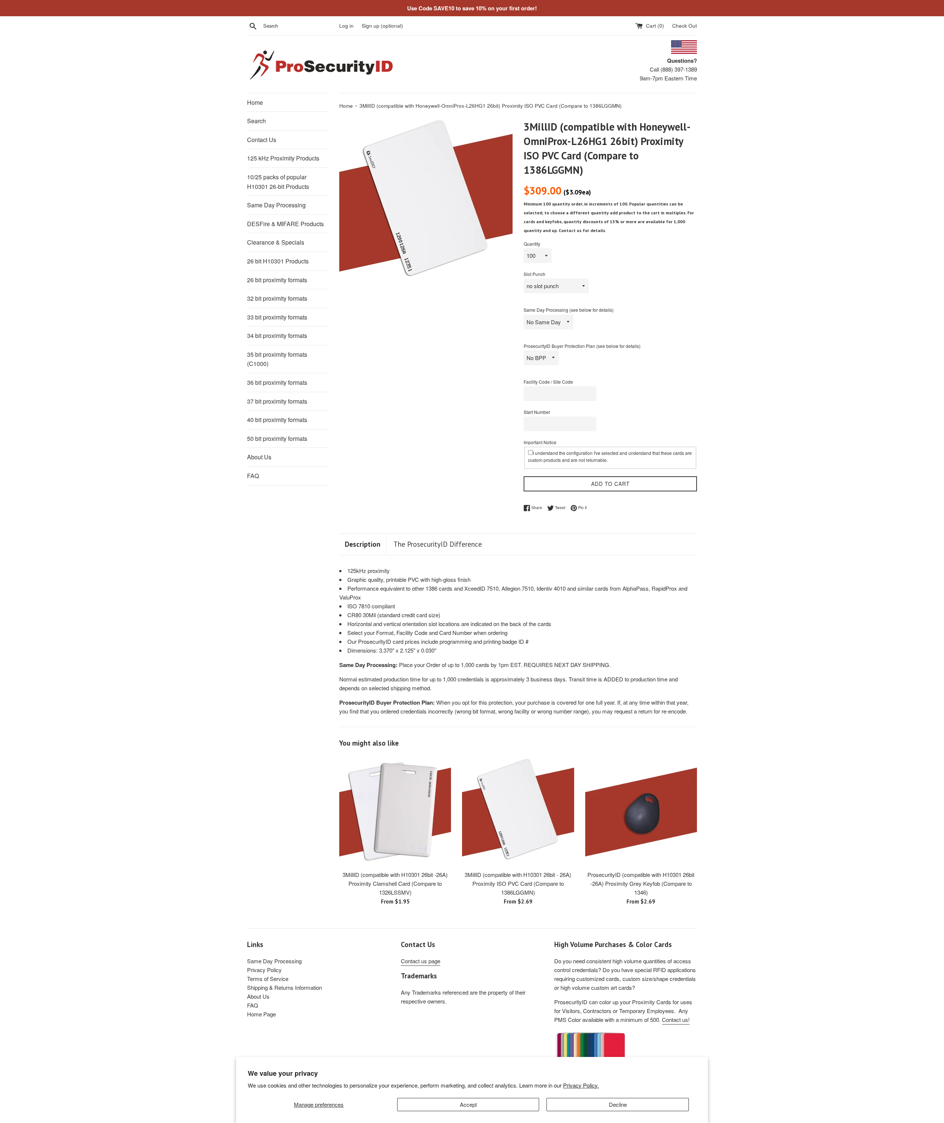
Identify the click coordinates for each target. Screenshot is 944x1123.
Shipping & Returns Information (284, 987)
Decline (618, 1104)
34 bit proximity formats (277, 335)
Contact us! (676, 1019)
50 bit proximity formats (277, 438)
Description (363, 544)
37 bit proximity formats (277, 401)
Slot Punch (534, 274)
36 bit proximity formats (277, 382)
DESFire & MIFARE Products (285, 224)
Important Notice (540, 442)
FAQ (253, 475)
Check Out (684, 25)
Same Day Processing (276, 205)
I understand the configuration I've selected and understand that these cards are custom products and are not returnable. (610, 456)
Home (255, 102)
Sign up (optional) (382, 25)
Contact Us (261, 139)
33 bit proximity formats (277, 317)
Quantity (532, 244)
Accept (468, 1104)
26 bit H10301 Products (278, 261)
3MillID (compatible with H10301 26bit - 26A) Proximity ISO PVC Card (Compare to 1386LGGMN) (518, 883)
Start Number (537, 412)
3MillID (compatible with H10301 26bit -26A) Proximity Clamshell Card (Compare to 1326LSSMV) (395, 883)
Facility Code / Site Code (548, 382)
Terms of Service (267, 978)
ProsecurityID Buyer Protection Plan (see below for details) (582, 346)
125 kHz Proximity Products (283, 158)
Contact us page (420, 961)
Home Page (261, 1014)
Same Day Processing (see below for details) (569, 310)
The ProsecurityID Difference (437, 544)
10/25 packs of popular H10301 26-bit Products (278, 182)
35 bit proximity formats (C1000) (277, 359)
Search (256, 121)
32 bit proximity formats (277, 298)
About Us (259, 457)
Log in (346, 25)
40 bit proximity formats (277, 419)
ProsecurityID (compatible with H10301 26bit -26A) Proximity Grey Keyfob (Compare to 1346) (640, 883)
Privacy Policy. (581, 1085)
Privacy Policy (264, 970)
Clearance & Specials (275, 242)
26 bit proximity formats (277, 280)
